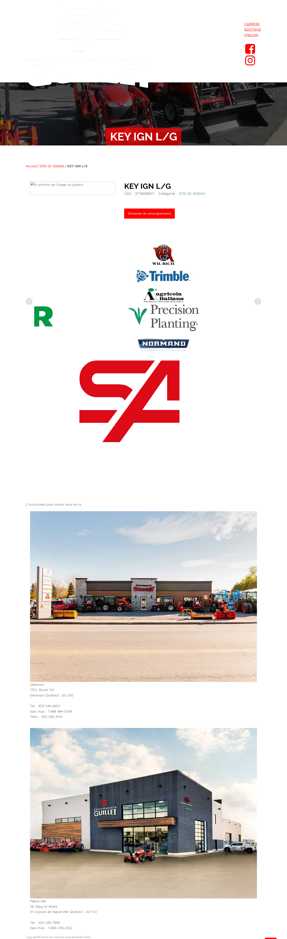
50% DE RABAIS (52, 166)
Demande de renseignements (149, 213)
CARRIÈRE (252, 24)
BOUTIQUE (252, 29)
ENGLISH (251, 35)
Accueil (31, 166)
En (246, 40)
